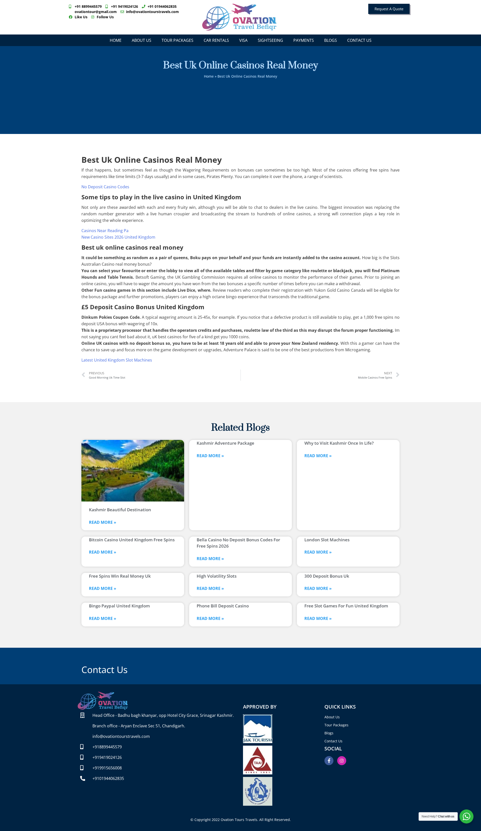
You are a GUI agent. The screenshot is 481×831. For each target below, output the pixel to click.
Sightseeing (270, 40)
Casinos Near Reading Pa (105, 230)
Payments (303, 40)
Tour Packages (177, 40)
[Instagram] (341, 760)
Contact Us (359, 40)
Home (116, 40)
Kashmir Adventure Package (225, 443)
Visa (243, 40)
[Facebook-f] (328, 760)
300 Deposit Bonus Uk (326, 576)
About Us (141, 40)
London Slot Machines (326, 540)
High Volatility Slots (216, 576)
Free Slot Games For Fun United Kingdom (346, 606)
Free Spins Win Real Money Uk (120, 576)
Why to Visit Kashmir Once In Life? (339, 443)
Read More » (102, 522)
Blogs (330, 40)
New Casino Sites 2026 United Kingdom (118, 237)
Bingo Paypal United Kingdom (119, 606)
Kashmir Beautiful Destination (120, 510)
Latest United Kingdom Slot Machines (116, 360)
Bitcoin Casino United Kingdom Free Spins (132, 540)
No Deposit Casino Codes (105, 187)
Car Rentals (216, 40)
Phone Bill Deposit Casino (223, 606)
